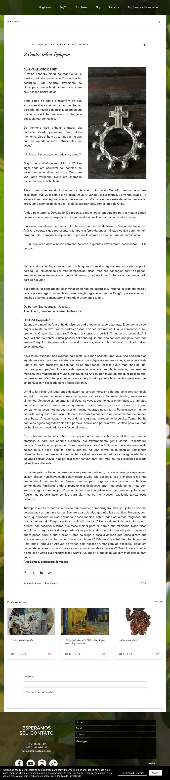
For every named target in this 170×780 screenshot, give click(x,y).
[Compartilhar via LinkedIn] (41, 572)
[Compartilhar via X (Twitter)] (33, 572)
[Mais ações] (144, 44)
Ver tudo (158, 601)
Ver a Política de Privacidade (66, 776)
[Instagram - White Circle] (42, 763)
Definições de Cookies (132, 773)
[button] (158, 21)
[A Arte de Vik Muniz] (139, 621)
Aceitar (155, 773)
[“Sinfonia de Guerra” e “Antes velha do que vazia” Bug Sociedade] (85, 621)
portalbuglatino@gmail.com (36, 751)
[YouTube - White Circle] (30, 763)
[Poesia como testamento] (31, 621)
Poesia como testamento (22, 640)
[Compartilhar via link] (49, 572)
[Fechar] (166, 772)
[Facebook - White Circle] (19, 763)
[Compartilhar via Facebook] (25, 572)
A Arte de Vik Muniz (128, 640)
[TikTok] (53, 763)
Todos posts (13, 21)
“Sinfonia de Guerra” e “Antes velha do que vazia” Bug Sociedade (84, 642)
